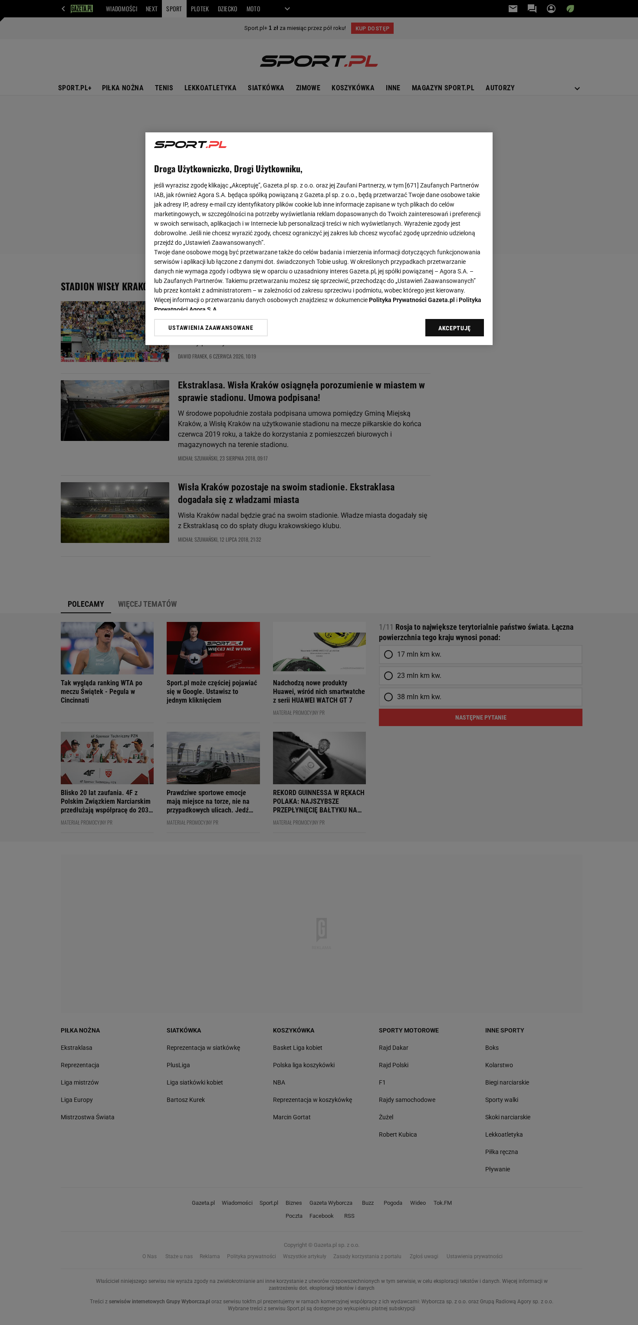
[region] (319, 238)
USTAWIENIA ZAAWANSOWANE (210, 327)
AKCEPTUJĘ (454, 328)
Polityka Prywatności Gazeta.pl (412, 299)
